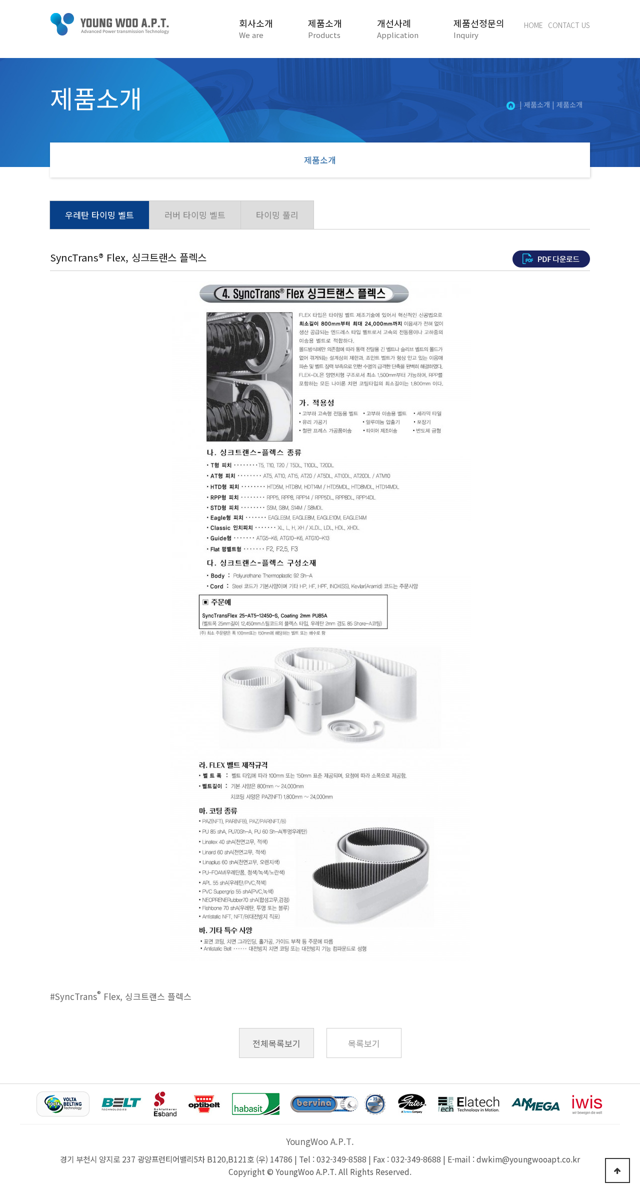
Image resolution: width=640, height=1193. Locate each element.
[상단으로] (617, 1170)
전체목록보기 (276, 1043)
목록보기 (364, 1043)
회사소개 (256, 29)
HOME (533, 25)
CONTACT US (569, 25)
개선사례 (397, 29)
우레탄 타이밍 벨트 (99, 214)
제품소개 (325, 29)
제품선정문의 (479, 29)
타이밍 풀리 (277, 214)
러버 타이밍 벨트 (195, 214)
